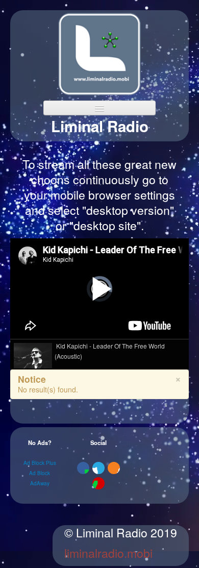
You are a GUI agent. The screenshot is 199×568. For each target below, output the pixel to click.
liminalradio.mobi (108, 553)
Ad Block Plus (39, 462)
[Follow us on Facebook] (83, 468)
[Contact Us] (98, 483)
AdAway (39, 483)
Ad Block (39, 473)
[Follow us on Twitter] (98, 468)
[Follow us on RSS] (114, 468)
